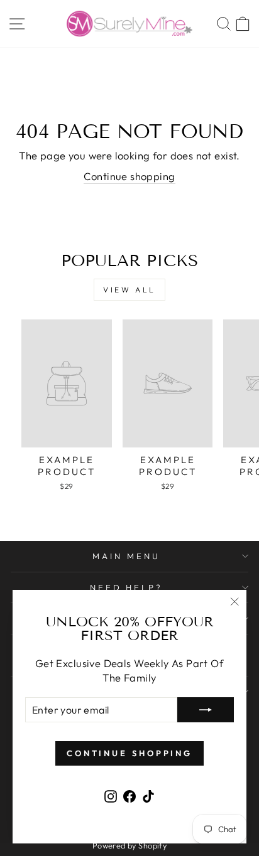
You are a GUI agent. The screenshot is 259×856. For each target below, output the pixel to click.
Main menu (126, 556)
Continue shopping (129, 176)
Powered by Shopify (129, 845)
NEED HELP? (126, 587)
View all (129, 289)
